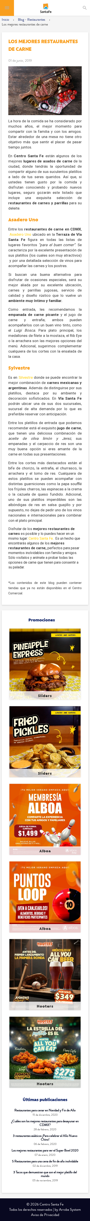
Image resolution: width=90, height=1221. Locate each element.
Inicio (5, 19)
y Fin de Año (45, 1110)
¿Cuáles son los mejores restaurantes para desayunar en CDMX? (45, 1123)
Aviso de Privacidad (45, 1215)
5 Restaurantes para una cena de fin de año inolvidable (45, 1161)
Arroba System (70, 1209)
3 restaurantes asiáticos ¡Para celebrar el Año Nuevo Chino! (45, 1138)
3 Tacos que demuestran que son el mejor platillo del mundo (45, 1174)
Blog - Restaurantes (31, 19)
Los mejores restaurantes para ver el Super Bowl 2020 (45, 1150)
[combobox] (88, 8)
